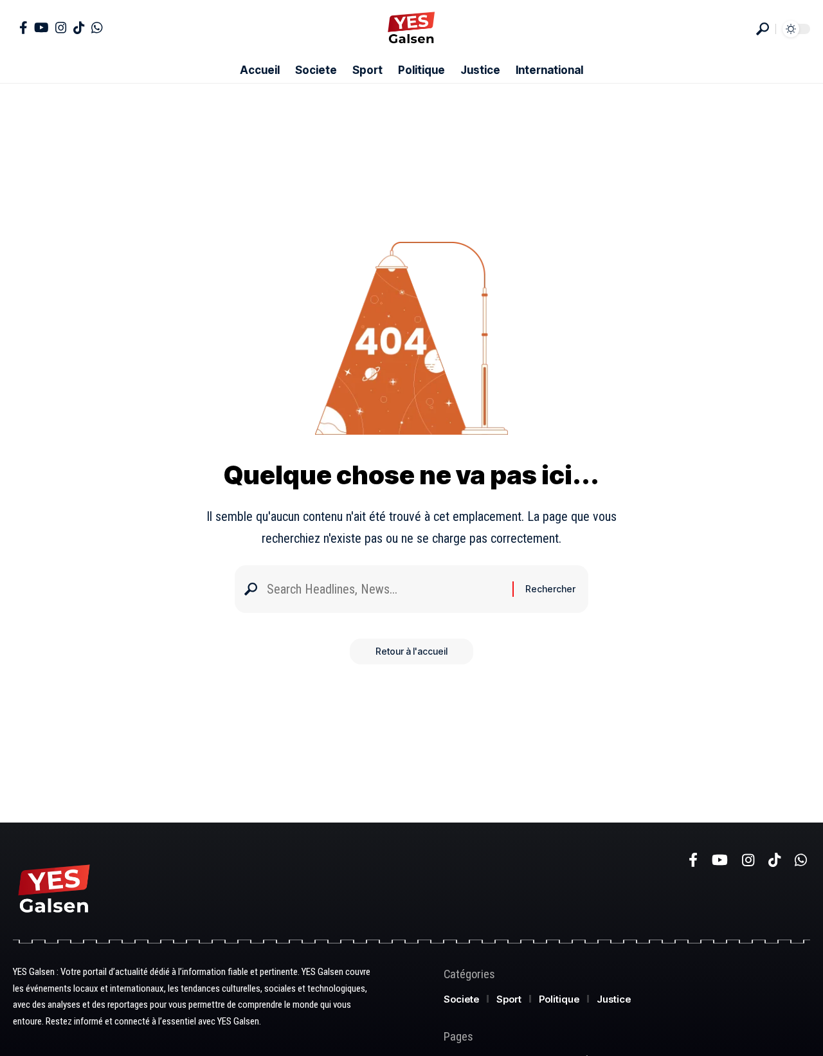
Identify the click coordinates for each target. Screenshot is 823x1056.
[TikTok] (79, 27)
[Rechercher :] (384, 589)
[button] (762, 29)
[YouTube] (41, 27)
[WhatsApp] (97, 27)
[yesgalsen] (411, 29)
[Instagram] (61, 27)
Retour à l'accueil (411, 651)
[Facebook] (23, 27)
